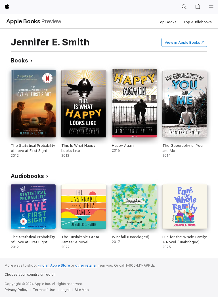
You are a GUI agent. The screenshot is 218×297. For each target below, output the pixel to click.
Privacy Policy (16, 290)
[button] (184, 7)
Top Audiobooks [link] (197, 22)
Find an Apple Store (54, 265)
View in (182, 42)
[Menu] (211, 7)
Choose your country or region (30, 275)
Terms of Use (44, 290)
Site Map (82, 290)
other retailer (86, 265)
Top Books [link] (167, 22)
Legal (65, 290)
